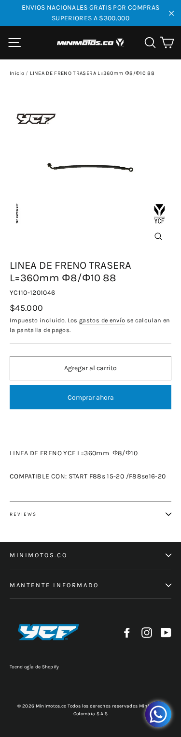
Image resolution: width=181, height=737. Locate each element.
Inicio (17, 73)
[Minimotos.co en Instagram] (146, 632)
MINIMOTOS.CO (38, 555)
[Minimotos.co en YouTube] (166, 632)
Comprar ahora (91, 397)
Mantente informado (54, 585)
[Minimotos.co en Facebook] (127, 632)
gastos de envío (102, 320)
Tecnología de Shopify (34, 667)
